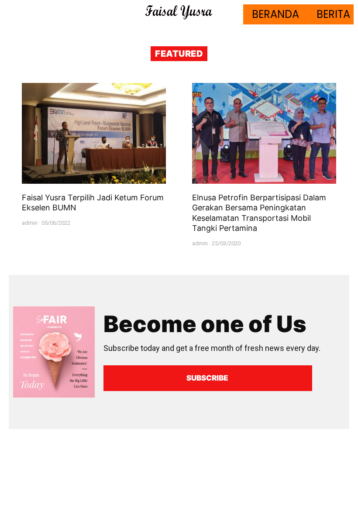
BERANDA (275, 14)
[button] (207, 378)
